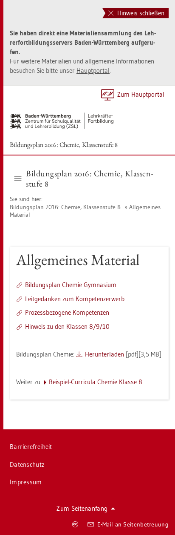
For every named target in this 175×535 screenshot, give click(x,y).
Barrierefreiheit (31, 447)
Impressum (26, 482)
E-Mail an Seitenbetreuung (133, 524)
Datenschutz (27, 464)
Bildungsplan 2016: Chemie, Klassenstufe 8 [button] (89, 178)
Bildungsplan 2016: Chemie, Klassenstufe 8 (64, 144)
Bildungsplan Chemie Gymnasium (70, 285)
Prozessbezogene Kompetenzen (67, 312)
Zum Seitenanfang (81, 508)
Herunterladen (104, 354)
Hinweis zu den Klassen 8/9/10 (67, 326)
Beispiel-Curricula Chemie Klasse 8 (95, 382)
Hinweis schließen (140, 13)
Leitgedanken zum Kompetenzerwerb (74, 299)
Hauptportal (93, 70)
